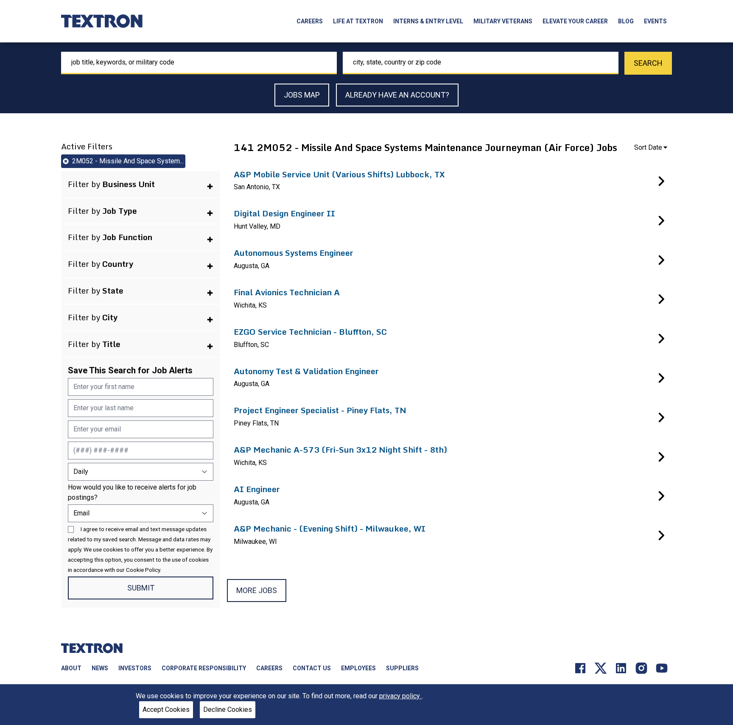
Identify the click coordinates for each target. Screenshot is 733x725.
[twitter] (600, 668)
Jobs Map (302, 94)
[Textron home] (102, 21)
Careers (310, 21)
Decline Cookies (227, 709)
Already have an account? (397, 94)
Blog (626, 21)
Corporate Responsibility (204, 668)
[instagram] (641, 668)
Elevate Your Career (575, 21)
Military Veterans (502, 21)
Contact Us (312, 668)
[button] (140, 184)
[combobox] (199, 63)
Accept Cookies (166, 709)
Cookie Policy (143, 569)
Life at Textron (358, 21)
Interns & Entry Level (428, 21)
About (71, 668)
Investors (134, 668)
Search (648, 63)
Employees (358, 668)
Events (655, 21)
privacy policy (400, 696)
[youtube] (662, 668)
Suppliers (402, 668)
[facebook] (580, 668)
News (100, 668)
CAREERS (269, 668)
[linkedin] (621, 668)
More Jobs (256, 590)
